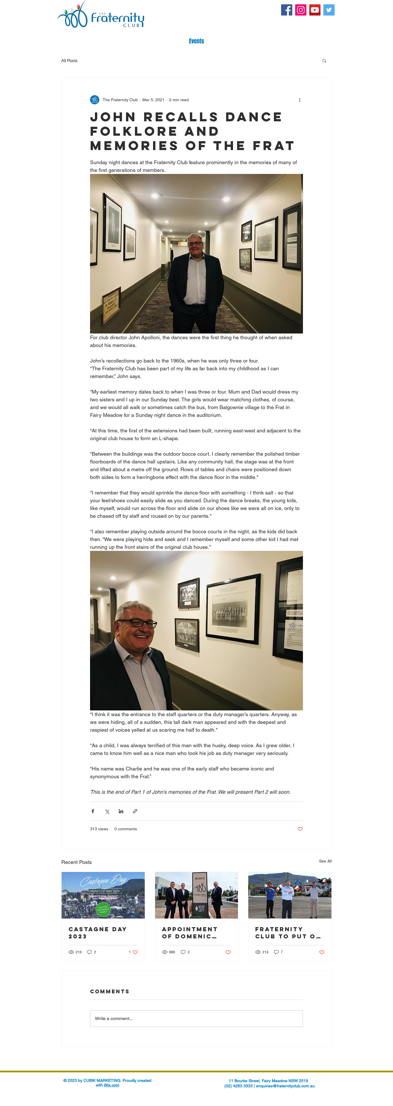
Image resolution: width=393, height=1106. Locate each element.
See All (325, 861)
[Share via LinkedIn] (121, 811)
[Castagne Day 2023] (103, 895)
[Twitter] (329, 10)
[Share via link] (135, 811)
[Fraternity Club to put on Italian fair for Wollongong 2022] (289, 895)
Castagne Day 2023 (97, 932)
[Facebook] (286, 10)
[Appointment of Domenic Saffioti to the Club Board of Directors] (196, 895)
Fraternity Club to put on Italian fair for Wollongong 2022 (288, 932)
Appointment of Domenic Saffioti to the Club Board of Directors (196, 932)
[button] (324, 60)
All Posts (69, 60)
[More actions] (299, 99)
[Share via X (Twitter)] (107, 811)
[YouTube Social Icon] (314, 10)
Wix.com (111, 1085)
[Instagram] (300, 10)
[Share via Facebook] (93, 811)
